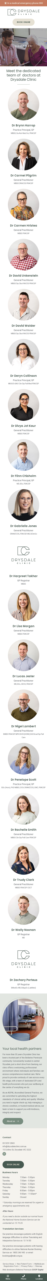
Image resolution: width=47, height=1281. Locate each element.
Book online (23, 22)
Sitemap (38, 1266)
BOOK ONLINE (13, 1164)
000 (41, 3)
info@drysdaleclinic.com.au (14, 1146)
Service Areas (8, 1264)
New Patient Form (24, 1264)
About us (11, 1121)
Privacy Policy (27, 1266)
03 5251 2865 (9, 1143)
